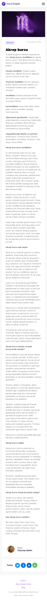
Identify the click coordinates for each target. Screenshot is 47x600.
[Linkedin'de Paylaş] (29, 565)
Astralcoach (11, 4)
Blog (23, 587)
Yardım (23, 581)
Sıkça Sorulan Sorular (23, 584)
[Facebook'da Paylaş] (23, 565)
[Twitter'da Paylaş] (17, 565)
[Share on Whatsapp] (34, 565)
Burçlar (10, 43)
